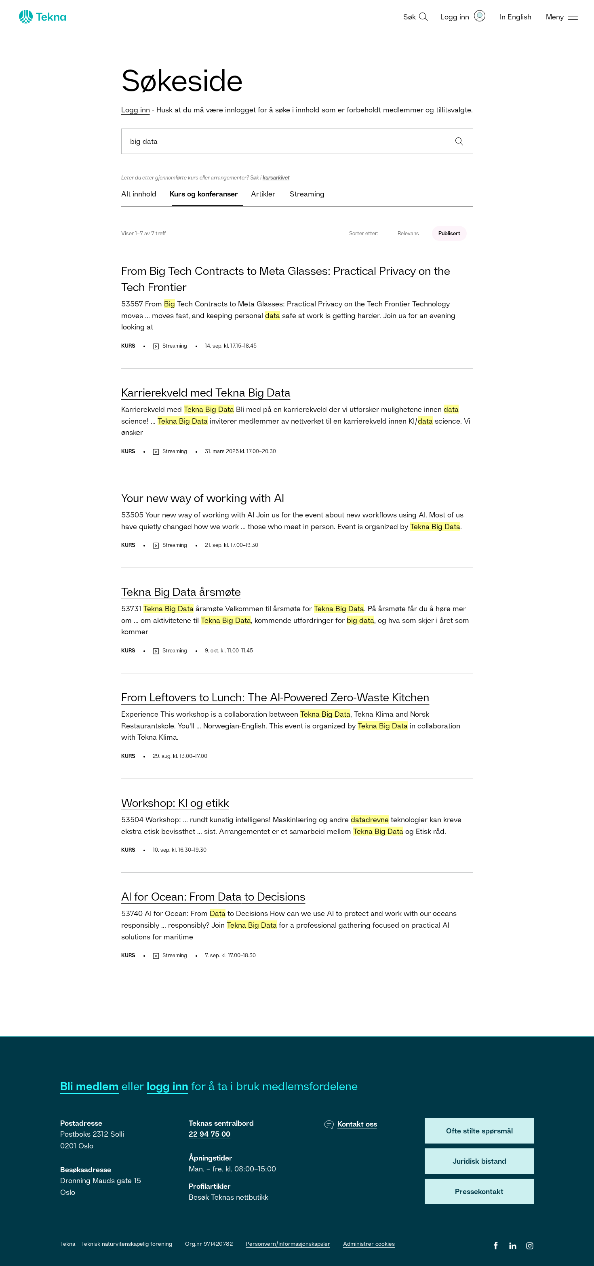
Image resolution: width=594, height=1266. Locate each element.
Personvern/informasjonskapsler (288, 1243)
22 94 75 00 (209, 1133)
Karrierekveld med (206, 392)
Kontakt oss (357, 1123)
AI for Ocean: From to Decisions (213, 896)
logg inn (167, 1086)
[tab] (139, 197)
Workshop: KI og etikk (175, 802)
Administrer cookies (369, 1243)
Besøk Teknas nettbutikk (228, 1196)
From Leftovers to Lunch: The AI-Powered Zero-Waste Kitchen (275, 697)
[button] (414, 16)
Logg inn (135, 109)
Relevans (408, 233)
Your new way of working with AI (202, 497)
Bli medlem (89, 1086)
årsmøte (181, 591)
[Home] (41, 16)
